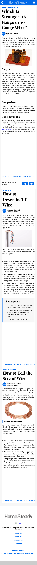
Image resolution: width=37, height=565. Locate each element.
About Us (18, 533)
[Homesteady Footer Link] (18, 517)
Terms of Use (18, 547)
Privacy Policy (18, 550)
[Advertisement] (18, 155)
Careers (18, 543)
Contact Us (18, 540)
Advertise (18, 536)
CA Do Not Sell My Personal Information (18, 554)
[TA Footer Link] (18, 523)
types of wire (6, 129)
